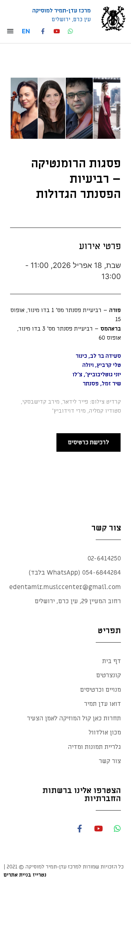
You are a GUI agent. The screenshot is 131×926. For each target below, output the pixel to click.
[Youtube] (56, 31)
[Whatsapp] (70, 31)
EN (26, 31)
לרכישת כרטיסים (88, 442)
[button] (12, 31)
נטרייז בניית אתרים (24, 875)
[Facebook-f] (43, 31)
